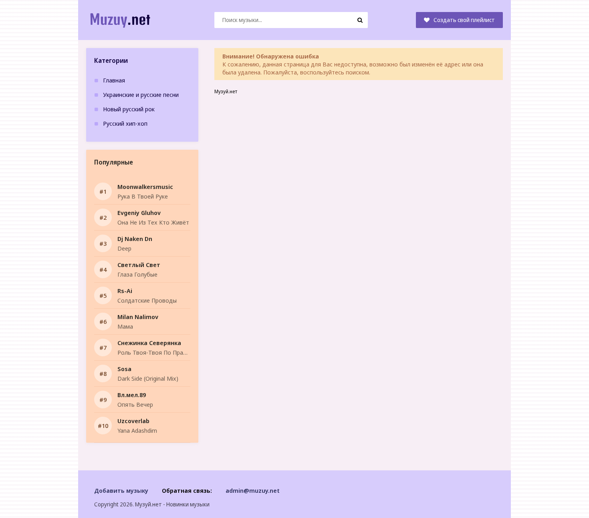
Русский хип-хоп (125, 123)
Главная (114, 80)
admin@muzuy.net (253, 490)
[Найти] (360, 20)
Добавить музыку (121, 490)
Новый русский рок (129, 109)
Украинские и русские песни (141, 94)
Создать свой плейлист (464, 20)
